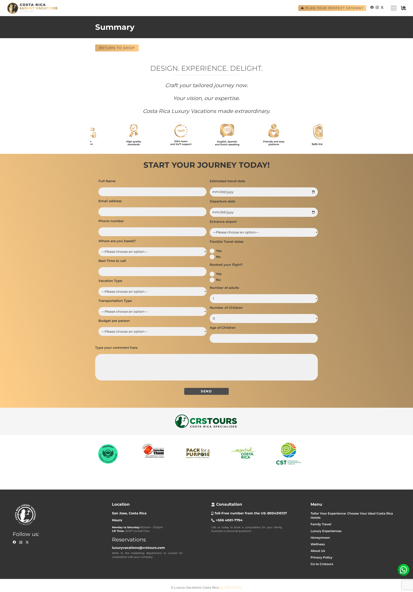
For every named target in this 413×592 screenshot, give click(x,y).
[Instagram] (377, 7)
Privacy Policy (321, 557)
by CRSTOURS (231, 587)
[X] (382, 7)
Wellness (318, 544)
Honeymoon (320, 537)
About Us (318, 551)
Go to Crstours (322, 564)
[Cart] (403, 8)
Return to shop (117, 48)
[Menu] (393, 8)
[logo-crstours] (206, 421)
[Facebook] (372, 7)
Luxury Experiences (326, 531)
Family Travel (321, 524)
